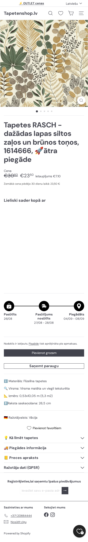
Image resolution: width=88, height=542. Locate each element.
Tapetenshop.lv (20, 13)
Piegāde (34, 343)
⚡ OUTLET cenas (31, 3)
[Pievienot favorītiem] (78, 215)
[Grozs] (71, 13)
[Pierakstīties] (65, 490)
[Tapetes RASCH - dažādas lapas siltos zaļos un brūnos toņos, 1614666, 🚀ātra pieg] (44, 221)
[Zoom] (81, 100)
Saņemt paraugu (44, 366)
